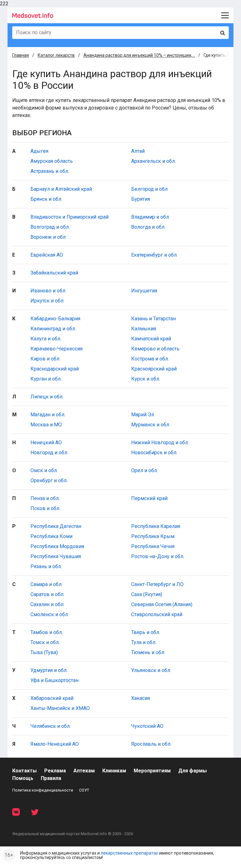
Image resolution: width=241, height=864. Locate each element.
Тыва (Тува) (44, 652)
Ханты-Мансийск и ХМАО (60, 708)
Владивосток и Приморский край (69, 217)
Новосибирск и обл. (154, 453)
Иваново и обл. (48, 291)
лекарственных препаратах (129, 853)
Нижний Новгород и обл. (160, 442)
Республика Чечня (152, 546)
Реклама (55, 771)
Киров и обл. (45, 359)
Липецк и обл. (46, 397)
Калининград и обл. (53, 329)
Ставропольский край (156, 614)
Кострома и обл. (150, 359)
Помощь (22, 778)
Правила (51, 778)
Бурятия (140, 199)
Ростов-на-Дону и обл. (157, 556)
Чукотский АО (147, 726)
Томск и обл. (45, 642)
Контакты (24, 771)
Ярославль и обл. (151, 744)
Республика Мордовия (57, 546)
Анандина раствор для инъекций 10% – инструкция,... (139, 55)
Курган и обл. (46, 379)
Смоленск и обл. (49, 614)
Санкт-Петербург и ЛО (157, 584)
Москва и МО (46, 425)
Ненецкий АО (46, 442)
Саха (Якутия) (146, 594)
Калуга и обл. (45, 339)
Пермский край (149, 498)
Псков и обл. (45, 508)
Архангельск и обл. (153, 161)
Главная (20, 55)
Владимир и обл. (150, 217)
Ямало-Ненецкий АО (54, 744)
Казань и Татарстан (153, 319)
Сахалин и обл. (47, 604)
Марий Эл (142, 415)
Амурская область (51, 161)
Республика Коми (51, 536)
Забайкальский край (54, 273)
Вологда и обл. (148, 227)
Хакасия (140, 698)
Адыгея (39, 151)
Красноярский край (154, 369)
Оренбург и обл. (48, 480)
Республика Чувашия (55, 556)
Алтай (138, 151)
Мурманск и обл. (150, 425)
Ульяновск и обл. (151, 670)
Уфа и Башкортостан (54, 680)
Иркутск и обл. (47, 301)
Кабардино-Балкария (55, 319)
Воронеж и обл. (48, 237)
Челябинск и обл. (50, 726)
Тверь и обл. (145, 632)
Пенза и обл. (45, 498)
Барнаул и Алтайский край (61, 189)
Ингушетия (144, 291)
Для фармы (192, 771)
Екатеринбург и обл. (154, 255)
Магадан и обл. (47, 415)
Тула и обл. (143, 642)
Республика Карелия (155, 526)
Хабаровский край (51, 698)
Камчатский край (151, 339)
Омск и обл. (44, 470)
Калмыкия (143, 329)
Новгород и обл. (49, 453)
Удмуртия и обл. (48, 670)
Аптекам (84, 771)
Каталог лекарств (56, 55)
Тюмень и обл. (148, 652)
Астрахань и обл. (49, 171)
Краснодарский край (54, 369)
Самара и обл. (46, 584)
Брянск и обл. (46, 199)
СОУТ (84, 790)
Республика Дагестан (55, 526)
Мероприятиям (152, 771)
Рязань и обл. (46, 566)
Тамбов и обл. (46, 632)
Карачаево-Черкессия (56, 349)
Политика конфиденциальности (42, 790)
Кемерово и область (155, 349)
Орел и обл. (144, 470)
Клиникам (114, 771)
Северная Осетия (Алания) (161, 604)
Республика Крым (152, 536)
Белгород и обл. (150, 189)
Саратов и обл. (47, 594)
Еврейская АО (46, 255)
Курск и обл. (145, 379)
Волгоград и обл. (50, 227)
